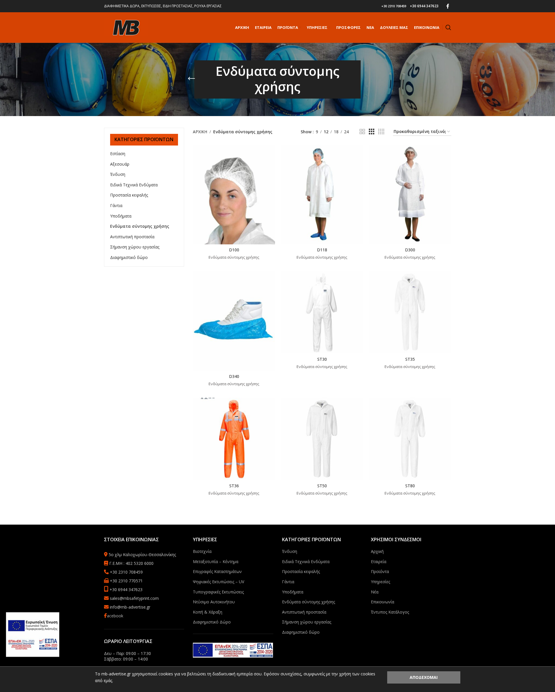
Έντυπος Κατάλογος (390, 612)
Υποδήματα (120, 216)
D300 (410, 250)
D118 (322, 250)
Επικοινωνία (382, 602)
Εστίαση (117, 153)
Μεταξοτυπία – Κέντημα (215, 561)
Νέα (374, 592)
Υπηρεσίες (380, 581)
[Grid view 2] (362, 131)
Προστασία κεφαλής (129, 195)
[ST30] (322, 312)
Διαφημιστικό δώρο (129, 257)
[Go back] (191, 79)
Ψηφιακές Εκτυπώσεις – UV (218, 581)
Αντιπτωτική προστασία (132, 236)
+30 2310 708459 (393, 6)
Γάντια (116, 205)
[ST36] (234, 439)
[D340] (234, 321)
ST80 (410, 485)
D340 (234, 376)
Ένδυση (117, 174)
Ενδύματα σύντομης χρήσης (139, 226)
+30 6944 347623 (424, 5)
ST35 (410, 359)
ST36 (234, 485)
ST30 (322, 359)
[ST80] (410, 439)
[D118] (322, 194)
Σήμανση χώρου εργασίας (134, 247)
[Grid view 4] (381, 131)
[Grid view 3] (371, 131)
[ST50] (322, 439)
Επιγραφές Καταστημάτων (217, 571)
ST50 (322, 485)
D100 (234, 250)
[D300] (410, 194)
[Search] (448, 27)
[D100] (234, 194)
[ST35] (410, 312)
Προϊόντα (380, 571)
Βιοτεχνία (202, 551)
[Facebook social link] (447, 6)
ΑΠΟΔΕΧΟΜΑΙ (424, 677)
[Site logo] (126, 27)
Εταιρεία (378, 561)
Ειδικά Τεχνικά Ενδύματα (134, 185)
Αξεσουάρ (119, 164)
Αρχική (377, 551)
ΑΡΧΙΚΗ (200, 131)
